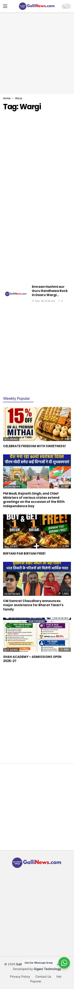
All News (11, 439)
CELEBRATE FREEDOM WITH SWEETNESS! (34, 446)
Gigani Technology (47, 969)
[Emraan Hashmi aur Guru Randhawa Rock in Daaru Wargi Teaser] (16, 294)
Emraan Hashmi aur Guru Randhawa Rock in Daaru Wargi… (50, 291)
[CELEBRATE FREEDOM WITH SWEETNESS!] (37, 424)
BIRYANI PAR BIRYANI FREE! (24, 553)
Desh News (12, 486)
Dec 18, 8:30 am (45, 300)
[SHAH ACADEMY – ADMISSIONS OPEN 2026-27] (37, 635)
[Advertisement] (37, 52)
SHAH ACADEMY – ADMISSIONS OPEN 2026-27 (32, 659)
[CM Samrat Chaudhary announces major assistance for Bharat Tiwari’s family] (37, 579)
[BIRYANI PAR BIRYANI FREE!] (37, 531)
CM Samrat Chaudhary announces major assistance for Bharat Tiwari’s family (33, 605)
